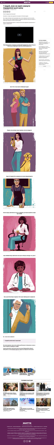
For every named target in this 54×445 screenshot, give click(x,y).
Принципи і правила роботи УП (38, 426)
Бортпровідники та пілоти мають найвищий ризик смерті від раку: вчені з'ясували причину (44, 48)
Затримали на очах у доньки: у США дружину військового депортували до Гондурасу (27, 394)
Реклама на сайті (9, 426)
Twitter (17, 346)
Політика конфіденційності (17, 426)
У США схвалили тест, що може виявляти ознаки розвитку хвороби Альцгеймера (44, 56)
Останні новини (42, 40)
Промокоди (45, 426)
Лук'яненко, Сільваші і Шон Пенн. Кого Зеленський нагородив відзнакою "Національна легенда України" (44, 52)
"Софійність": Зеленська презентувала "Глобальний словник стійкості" (44, 63)
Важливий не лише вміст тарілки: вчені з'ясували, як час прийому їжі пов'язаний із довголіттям (44, 43)
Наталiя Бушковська (6, 9)
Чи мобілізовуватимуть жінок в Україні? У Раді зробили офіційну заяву (10, 394)
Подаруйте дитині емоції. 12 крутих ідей (13, 340)
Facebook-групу (15, 349)
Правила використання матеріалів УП (27, 426)
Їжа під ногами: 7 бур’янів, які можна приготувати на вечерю (44, 60)
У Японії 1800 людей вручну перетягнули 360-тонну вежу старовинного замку (9, 409)
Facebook (12, 346)
